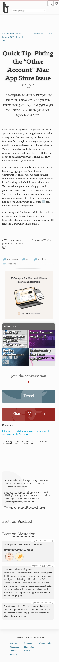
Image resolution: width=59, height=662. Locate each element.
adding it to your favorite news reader (32, 495)
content (12, 507)
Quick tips (11, 95)
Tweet (29, 88)
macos (28, 259)
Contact (28, 643)
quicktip (42, 259)
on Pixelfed (22, 521)
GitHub (41, 483)
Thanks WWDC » (43, 33)
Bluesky (21, 498)
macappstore (13, 259)
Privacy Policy (45, 643)
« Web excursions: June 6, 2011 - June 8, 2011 (12, 37)
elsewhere (22, 486)
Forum (27, 650)
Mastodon (8, 486)
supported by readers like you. (31, 507)
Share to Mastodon (29, 413)
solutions (11, 263)
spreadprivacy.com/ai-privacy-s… (18, 549)
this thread (14, 170)
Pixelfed (13, 650)
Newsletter (29, 647)
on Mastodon (23, 534)
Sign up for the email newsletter (18, 492)
